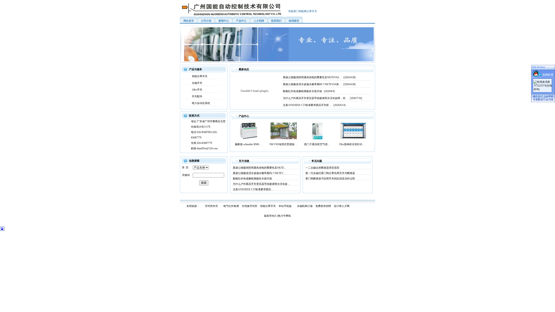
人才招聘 (259, 20)
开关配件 (196, 96)
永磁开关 (196, 82)
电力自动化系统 (200, 103)
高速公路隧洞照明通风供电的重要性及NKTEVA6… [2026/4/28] (319, 77)
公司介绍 (206, 20)
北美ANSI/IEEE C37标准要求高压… (253, 189)
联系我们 (276, 20)
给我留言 (294, 20)
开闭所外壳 (211, 206)
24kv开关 (196, 89)
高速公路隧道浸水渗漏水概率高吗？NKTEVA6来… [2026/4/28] (319, 84)
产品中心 (241, 20)
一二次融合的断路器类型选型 (322, 167)
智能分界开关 (199, 76)
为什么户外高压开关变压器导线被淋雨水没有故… (261, 183)
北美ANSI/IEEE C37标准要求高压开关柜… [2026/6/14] (314, 105)
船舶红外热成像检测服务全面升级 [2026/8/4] (309, 91)
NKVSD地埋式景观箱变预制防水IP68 (283, 144)
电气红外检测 (231, 206)
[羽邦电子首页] (234, 15)
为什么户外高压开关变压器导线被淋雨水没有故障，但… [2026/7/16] (322, 98)
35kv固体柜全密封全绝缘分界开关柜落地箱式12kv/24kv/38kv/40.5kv (353, 144)
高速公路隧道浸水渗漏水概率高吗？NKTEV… (259, 173)
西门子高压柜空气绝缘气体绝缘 (318, 144)
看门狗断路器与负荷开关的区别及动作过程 (330, 178)
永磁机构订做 (305, 206)
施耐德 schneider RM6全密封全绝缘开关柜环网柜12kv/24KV (249, 144)
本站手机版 (285, 206)
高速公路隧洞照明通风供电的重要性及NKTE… (260, 167)
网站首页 (188, 20)
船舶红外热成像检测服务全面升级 (252, 178)
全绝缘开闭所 (249, 206)
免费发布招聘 (323, 206)
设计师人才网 (341, 206)
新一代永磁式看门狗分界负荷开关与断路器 (330, 173)
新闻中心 (224, 20)
